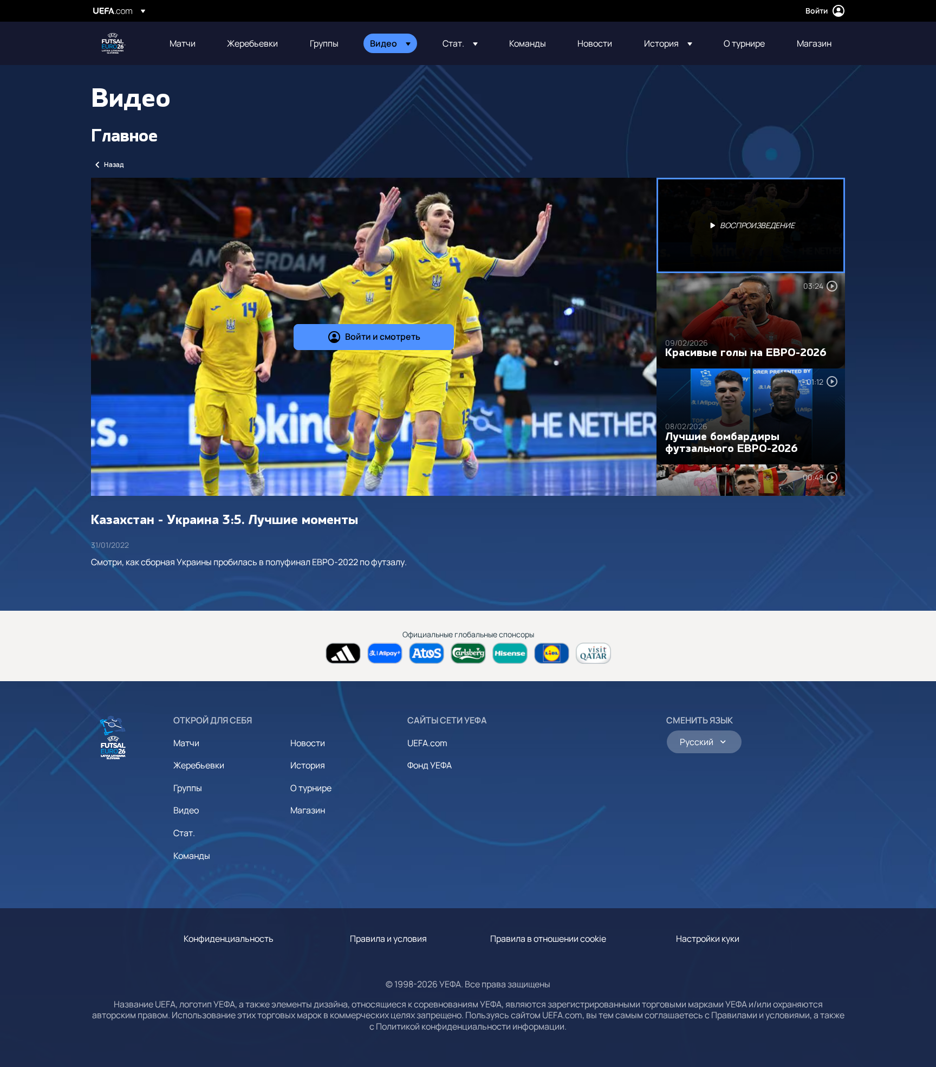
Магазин (307, 810)
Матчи (186, 743)
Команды (191, 856)
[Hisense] (510, 653)
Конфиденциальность (229, 939)
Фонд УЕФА (429, 765)
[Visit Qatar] (593, 653)
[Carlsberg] (468, 653)
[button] (390, 43)
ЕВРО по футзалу (113, 43)
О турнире (311, 788)
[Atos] (426, 653)
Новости (307, 743)
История (307, 765)
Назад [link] (113, 164)
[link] (182, 43)
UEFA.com (427, 743)
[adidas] (343, 653)
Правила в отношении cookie (548, 939)
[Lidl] (551, 653)
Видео (186, 810)
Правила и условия (388, 939)
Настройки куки (707, 939)
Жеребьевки (198, 765)
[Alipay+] (384, 653)
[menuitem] (184, 43)
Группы (187, 788)
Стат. (184, 833)
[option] (750, 225)
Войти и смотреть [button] (382, 336)
